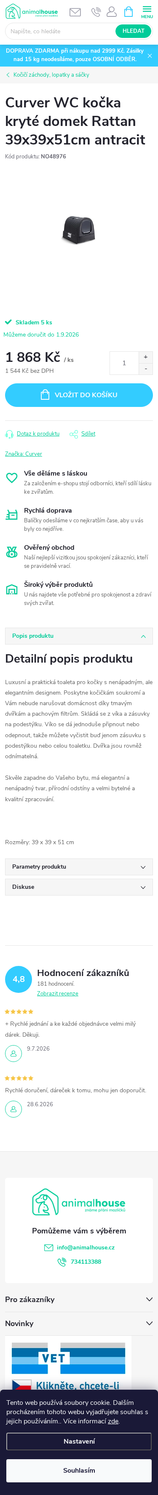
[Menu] (147, 11)
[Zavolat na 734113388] (96, 11)
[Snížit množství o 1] (146, 368)
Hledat (134, 31)
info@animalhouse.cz (86, 1248)
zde (113, 1421)
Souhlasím (79, 1470)
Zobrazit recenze (57, 994)
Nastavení (79, 1441)
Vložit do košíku (86, 395)
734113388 (86, 1262)
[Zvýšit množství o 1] (146, 357)
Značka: (23, 454)
